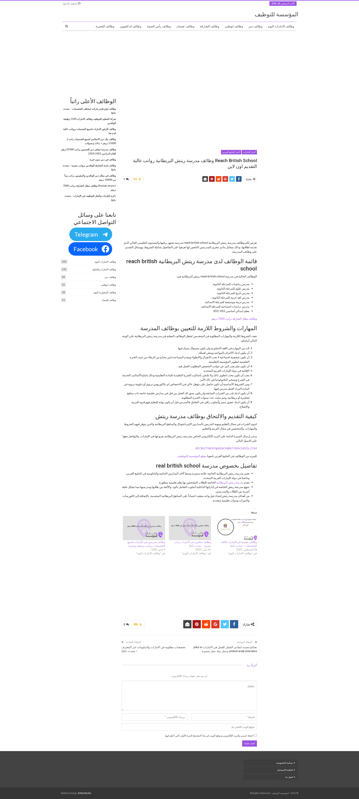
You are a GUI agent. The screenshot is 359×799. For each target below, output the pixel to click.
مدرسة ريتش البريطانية (229, 482)
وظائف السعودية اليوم (104, 292)
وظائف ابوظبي (234, 26)
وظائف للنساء (109, 300)
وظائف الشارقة (209, 26)
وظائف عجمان (185, 26)
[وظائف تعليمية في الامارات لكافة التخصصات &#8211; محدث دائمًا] (236, 528)
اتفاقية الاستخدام (285, 770)
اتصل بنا (289, 777)
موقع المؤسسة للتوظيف (192, 456)
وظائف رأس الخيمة (159, 26)
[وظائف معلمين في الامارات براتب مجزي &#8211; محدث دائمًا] (190, 528)
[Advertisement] (179, 61)
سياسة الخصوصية (284, 763)
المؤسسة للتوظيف (276, 14)
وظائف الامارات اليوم (281, 26)
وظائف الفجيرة (105, 26)
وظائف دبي (255, 26)
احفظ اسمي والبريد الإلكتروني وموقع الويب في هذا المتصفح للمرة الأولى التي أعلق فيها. (209, 735)
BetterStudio (84, 793)
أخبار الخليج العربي (231, 152)
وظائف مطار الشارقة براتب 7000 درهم (234, 318)
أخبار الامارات (249, 152)
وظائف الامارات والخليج (104, 269)
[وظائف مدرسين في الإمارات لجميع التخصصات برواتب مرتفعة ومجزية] (144, 528)
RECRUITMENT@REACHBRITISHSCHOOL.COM (226, 448)
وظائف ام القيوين (130, 26)
